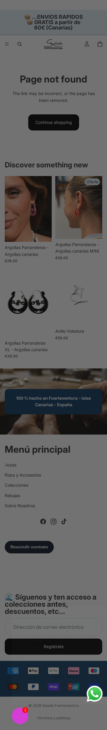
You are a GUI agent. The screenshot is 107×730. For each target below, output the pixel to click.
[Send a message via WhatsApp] (94, 693)
